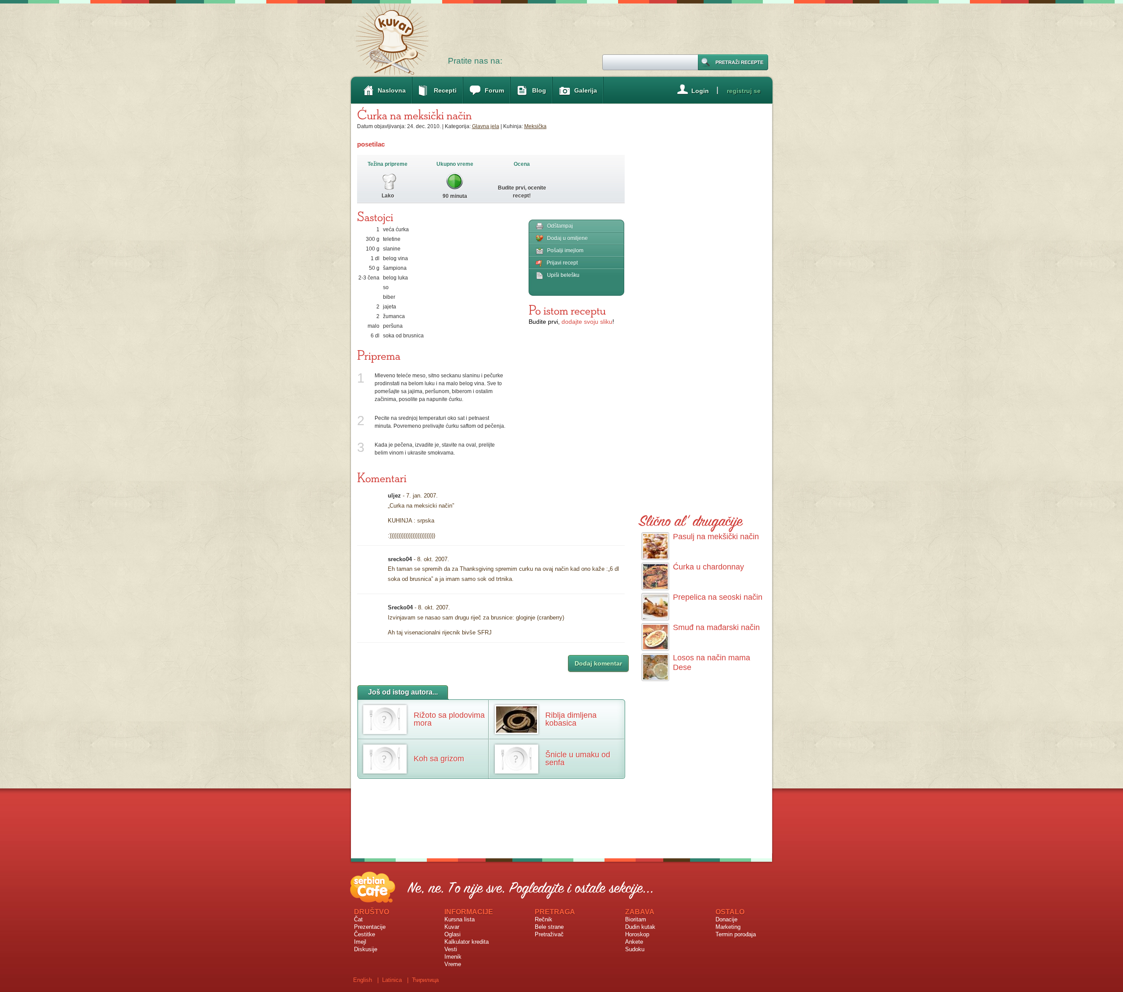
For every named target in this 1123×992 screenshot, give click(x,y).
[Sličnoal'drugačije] (691, 519)
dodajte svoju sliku (587, 321)
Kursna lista (459, 919)
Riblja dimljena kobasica (571, 719)
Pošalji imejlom (565, 250)
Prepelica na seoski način (717, 597)
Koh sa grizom (439, 758)
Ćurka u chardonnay (708, 566)
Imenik (452, 956)
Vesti (450, 949)
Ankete (634, 941)
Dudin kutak (640, 927)
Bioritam (635, 919)
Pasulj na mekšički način (716, 536)
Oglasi (452, 934)
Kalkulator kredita (466, 941)
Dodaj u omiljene (567, 238)
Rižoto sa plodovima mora (449, 719)
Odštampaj (560, 226)
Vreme (452, 964)
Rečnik (543, 919)
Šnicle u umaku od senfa (577, 758)
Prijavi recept (562, 263)
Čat (358, 919)
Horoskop (637, 934)
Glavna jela (485, 126)
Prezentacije (370, 927)
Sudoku (634, 949)
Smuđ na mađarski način (716, 627)
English (362, 980)
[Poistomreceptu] (567, 310)
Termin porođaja (735, 934)
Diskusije (365, 949)
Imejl (360, 941)
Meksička (535, 126)
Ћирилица (425, 980)
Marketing (727, 927)
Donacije (726, 919)
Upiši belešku (563, 275)
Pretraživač (549, 934)
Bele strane (549, 927)
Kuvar (451, 927)
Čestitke (364, 934)
